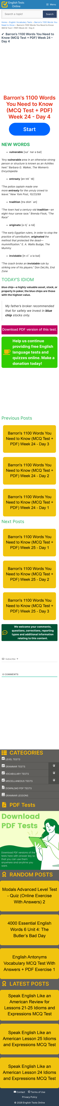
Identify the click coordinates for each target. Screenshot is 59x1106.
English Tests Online (34, 1102)
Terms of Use (37, 1092)
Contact (20, 1092)
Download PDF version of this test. (29, 329)
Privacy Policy (29, 1097)
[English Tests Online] (13, 4)
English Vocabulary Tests (20, 22)
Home (4, 22)
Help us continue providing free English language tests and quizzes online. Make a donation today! (34, 352)
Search (50, 14)
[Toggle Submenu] (53, 766)
